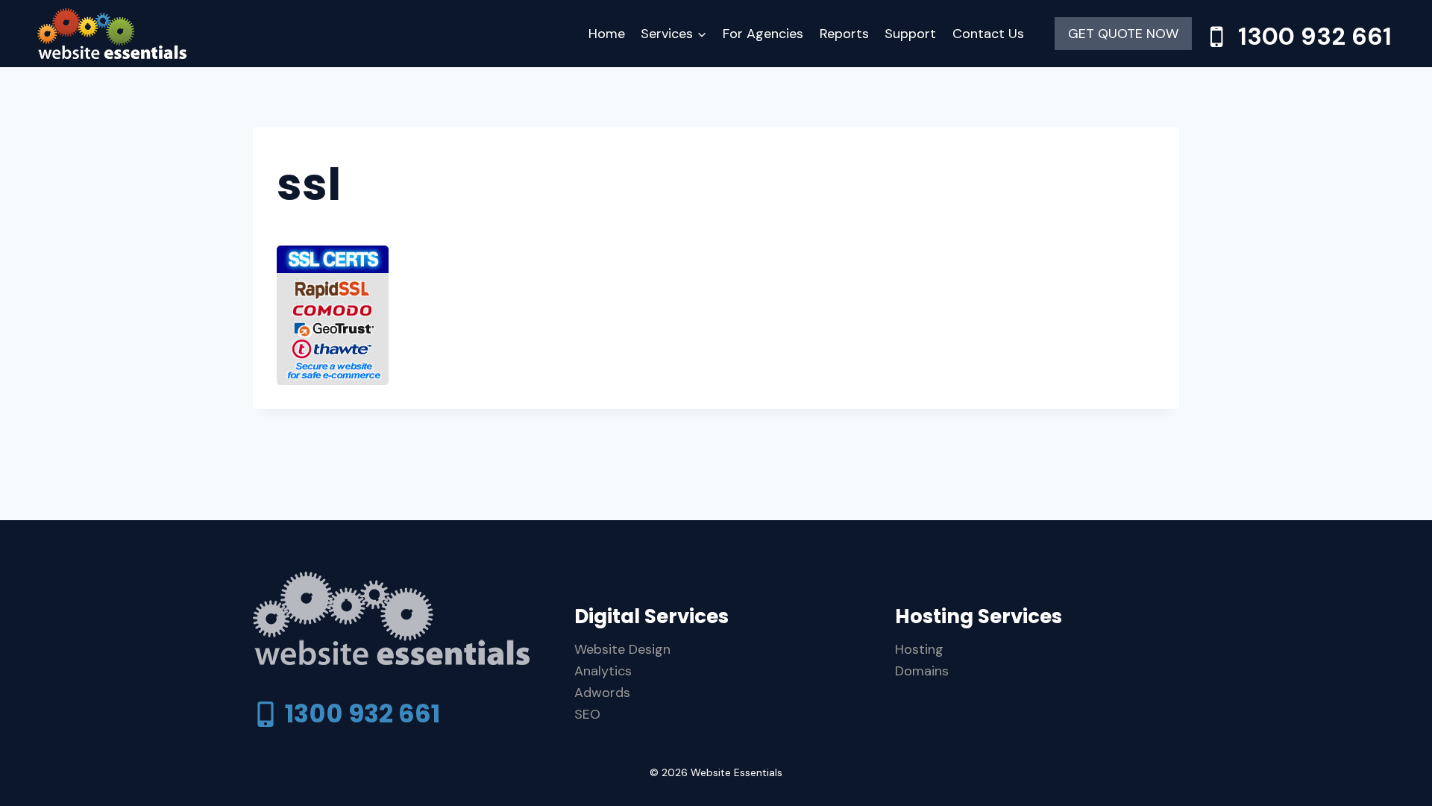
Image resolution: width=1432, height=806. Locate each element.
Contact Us (988, 34)
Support (910, 34)
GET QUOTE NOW (1123, 34)
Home (606, 34)
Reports (844, 34)
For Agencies (763, 34)
